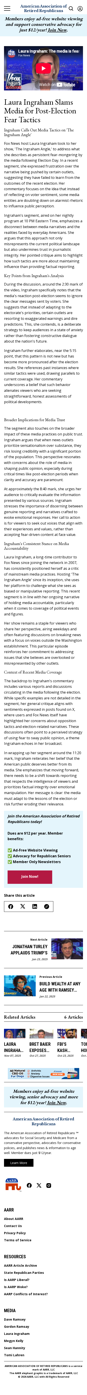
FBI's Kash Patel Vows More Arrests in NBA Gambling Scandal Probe (67, 1048)
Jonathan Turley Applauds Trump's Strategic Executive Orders (27, 950)
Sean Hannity (14, 1348)
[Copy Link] (46, 906)
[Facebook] (29, 1185)
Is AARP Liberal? (16, 1279)
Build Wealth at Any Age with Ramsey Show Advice (60, 987)
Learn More (18, 1163)
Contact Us (13, 1226)
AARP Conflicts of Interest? (26, 1294)
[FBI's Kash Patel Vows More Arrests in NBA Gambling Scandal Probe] (67, 1033)
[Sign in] (80, 9)
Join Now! (29, 876)
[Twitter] (39, 1185)
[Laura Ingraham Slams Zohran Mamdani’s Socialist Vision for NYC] (14, 1033)
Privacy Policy (15, 1233)
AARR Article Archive (20, 1265)
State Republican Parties (24, 1272)
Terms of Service (17, 1240)
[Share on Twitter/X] (22, 906)
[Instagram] (48, 1185)
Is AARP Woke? (16, 1287)
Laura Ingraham (17, 1333)
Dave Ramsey (15, 1319)
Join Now (57, 30)
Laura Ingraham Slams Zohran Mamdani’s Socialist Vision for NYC (14, 1048)
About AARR (13, 1218)
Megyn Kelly (13, 1340)
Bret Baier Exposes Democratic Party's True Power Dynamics (41, 1048)
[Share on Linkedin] (34, 906)
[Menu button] (7, 8)
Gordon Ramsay (16, 1326)
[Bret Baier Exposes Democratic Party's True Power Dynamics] (41, 1033)
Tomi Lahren (14, 1355)
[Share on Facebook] (10, 906)
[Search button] (71, 9)
